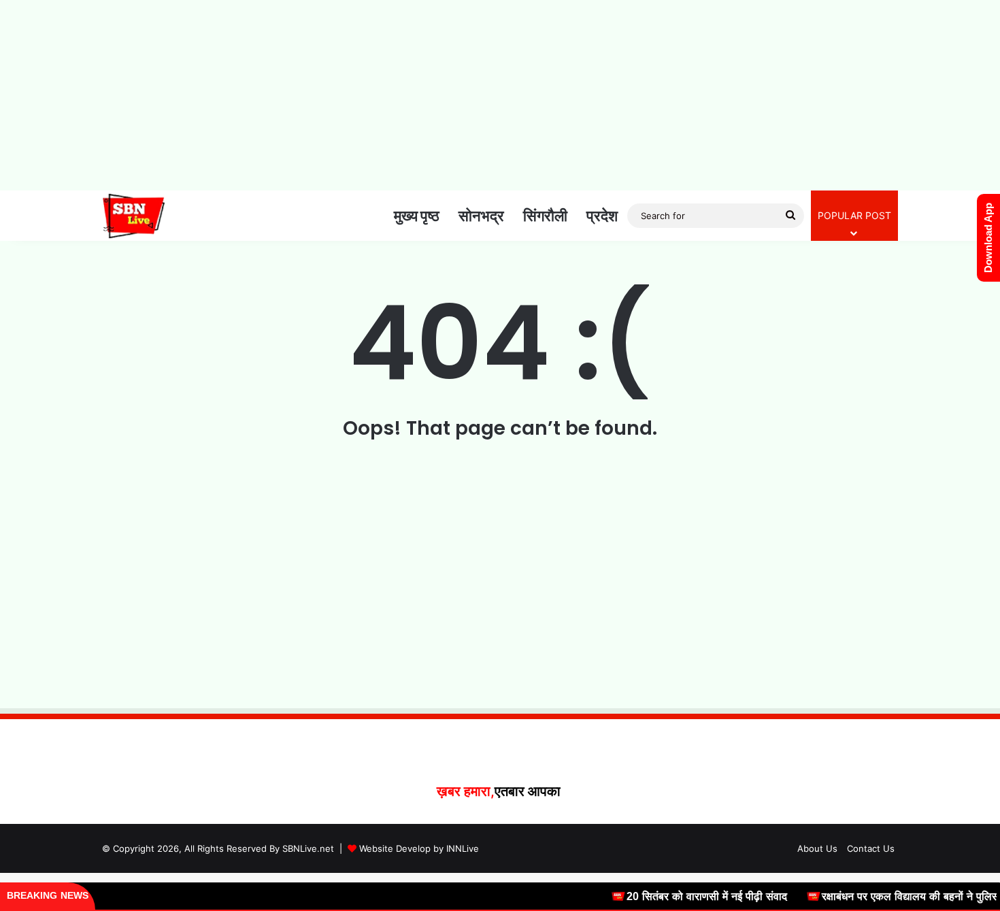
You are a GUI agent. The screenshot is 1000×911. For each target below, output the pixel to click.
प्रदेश (602, 216)
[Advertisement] (500, 95)
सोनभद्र (481, 216)
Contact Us (871, 848)
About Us (817, 848)
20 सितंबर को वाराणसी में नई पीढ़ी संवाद (694, 896)
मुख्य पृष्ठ (416, 216)
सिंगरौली (545, 216)
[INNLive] (133, 215)
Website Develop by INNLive (419, 848)
